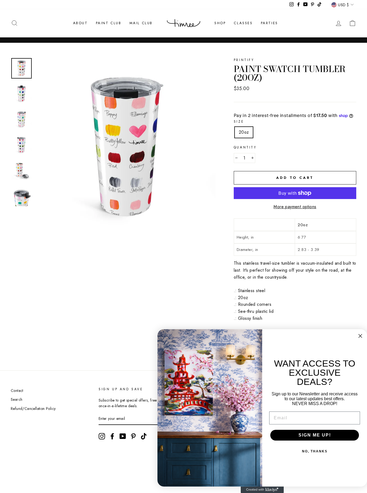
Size (239, 121)
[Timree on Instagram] (102, 436)
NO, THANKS (315, 451)
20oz (244, 132)
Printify (244, 60)
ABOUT (80, 23)
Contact (17, 390)
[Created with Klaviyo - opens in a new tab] (262, 490)
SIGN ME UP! (314, 435)
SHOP (220, 23)
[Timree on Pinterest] (133, 436)
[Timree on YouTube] (123, 436)
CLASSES (243, 23)
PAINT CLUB (108, 23)
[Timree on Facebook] (112, 436)
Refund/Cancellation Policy (33, 408)
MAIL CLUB (141, 23)
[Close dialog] (360, 336)
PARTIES (269, 23)
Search (16, 399)
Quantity (245, 147)
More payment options (295, 207)
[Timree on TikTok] (144, 436)
